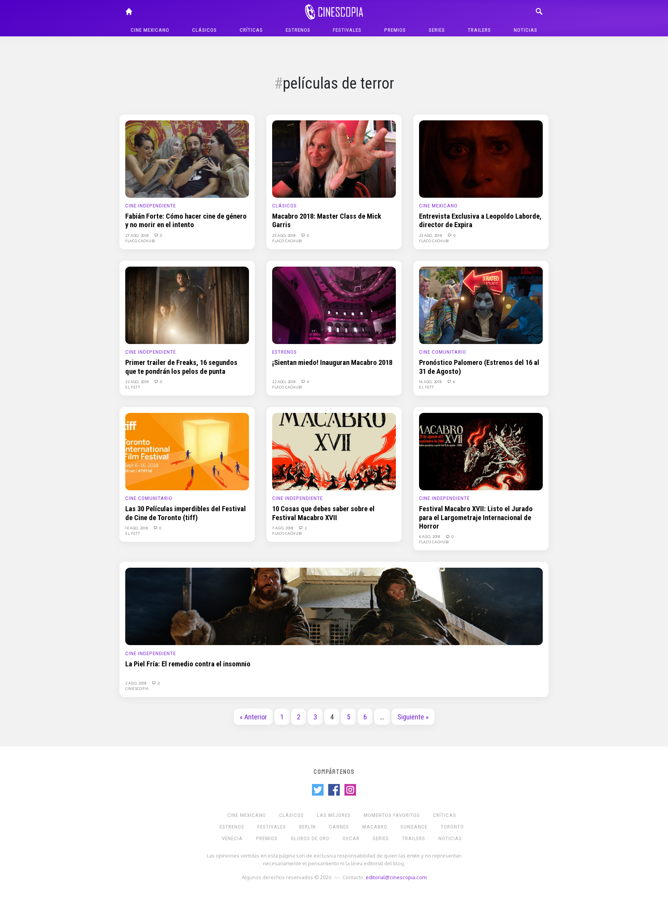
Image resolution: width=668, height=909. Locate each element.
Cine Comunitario (442, 352)
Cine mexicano (150, 30)
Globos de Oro (310, 838)
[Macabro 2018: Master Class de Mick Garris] (334, 158)
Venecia (232, 838)
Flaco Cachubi (140, 240)
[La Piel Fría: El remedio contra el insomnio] (334, 606)
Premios (395, 30)
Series (437, 30)
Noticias (525, 30)
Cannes (339, 827)
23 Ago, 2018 (431, 235)
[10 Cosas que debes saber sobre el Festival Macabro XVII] (334, 451)
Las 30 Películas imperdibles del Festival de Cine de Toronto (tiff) (185, 513)
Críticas (251, 30)
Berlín (307, 827)
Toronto (452, 827)
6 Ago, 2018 (430, 536)
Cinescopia (137, 688)
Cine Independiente (150, 206)
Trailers (479, 30)
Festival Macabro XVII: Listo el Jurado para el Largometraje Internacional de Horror (476, 518)
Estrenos (298, 30)
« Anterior (253, 717)
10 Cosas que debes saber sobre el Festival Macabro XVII (323, 513)
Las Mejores (334, 815)
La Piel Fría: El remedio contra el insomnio (187, 664)
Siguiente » (413, 717)
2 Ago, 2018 (136, 683)
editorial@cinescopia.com (396, 877)
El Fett (132, 387)
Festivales (347, 30)
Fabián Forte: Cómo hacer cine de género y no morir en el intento (186, 220)
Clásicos (204, 30)
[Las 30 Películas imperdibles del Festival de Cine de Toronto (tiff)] (187, 451)
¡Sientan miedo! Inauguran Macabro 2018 (332, 362)
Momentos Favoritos (392, 815)
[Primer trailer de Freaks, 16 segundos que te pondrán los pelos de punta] (187, 305)
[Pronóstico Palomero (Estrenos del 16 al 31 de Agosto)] (481, 305)
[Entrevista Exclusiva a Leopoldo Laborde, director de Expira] (481, 158)
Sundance (414, 827)
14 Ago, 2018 (137, 528)
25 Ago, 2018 (284, 235)
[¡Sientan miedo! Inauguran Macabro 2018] (334, 305)
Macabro (374, 827)
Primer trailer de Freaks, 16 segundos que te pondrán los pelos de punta (181, 366)
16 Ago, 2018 (431, 381)
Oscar (351, 838)
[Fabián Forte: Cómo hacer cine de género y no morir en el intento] (187, 158)
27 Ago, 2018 (137, 235)
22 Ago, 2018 (137, 381)
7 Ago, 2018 (283, 528)
